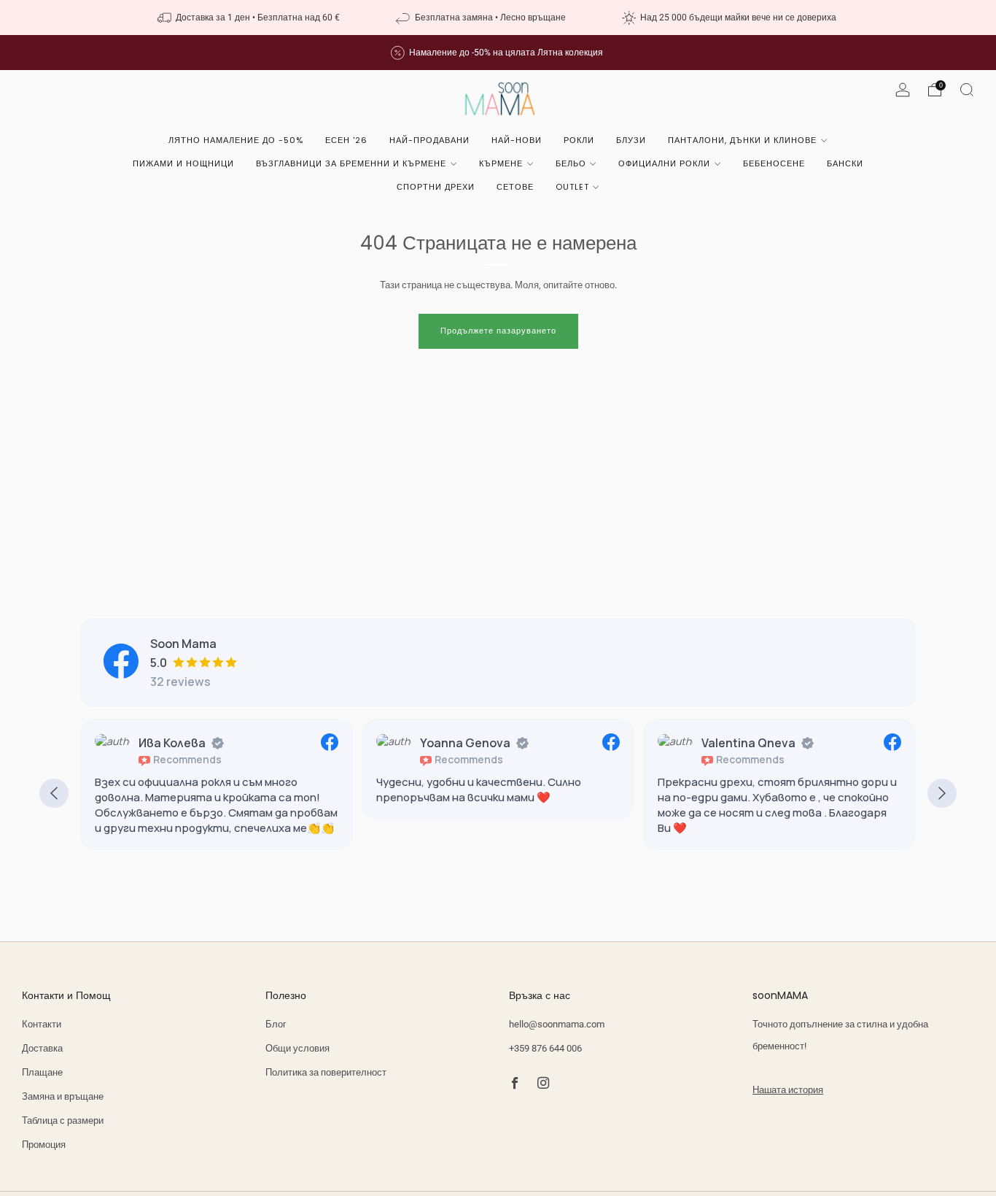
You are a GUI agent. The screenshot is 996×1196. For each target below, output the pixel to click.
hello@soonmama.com (556, 1024)
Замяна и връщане (63, 1096)
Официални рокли (664, 163)
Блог (276, 1024)
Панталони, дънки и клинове (742, 140)
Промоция (44, 1144)
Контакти (41, 1024)
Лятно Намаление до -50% (235, 140)
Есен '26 (346, 140)
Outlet (572, 187)
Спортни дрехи (436, 187)
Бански (845, 163)
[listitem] (250, 17)
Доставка (42, 1048)
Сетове (515, 187)
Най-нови (516, 140)
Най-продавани (429, 140)
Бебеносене (774, 163)
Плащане (42, 1072)
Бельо (571, 163)
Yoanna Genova (361, 743)
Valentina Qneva (644, 743)
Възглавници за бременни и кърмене (351, 163)
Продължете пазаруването (498, 331)
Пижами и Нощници (183, 163)
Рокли (579, 140)
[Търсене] (967, 89)
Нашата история (787, 1089)
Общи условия (297, 1048)
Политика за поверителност (325, 1072)
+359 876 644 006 (545, 1048)
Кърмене (501, 163)
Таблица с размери (63, 1120)
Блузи (631, 140)
